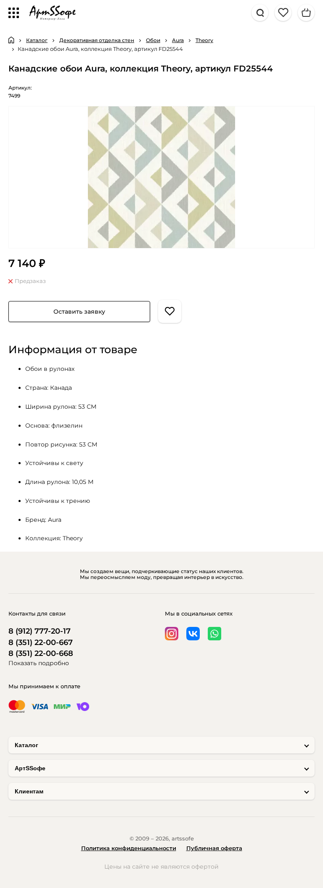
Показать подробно (38, 663)
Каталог (26, 745)
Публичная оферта (214, 848)
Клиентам (29, 791)
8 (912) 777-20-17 (39, 631)
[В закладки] (169, 311)
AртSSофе (30, 768)
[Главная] (11, 40)
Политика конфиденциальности (128, 848)
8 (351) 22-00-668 (40, 653)
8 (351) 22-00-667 (40, 642)
